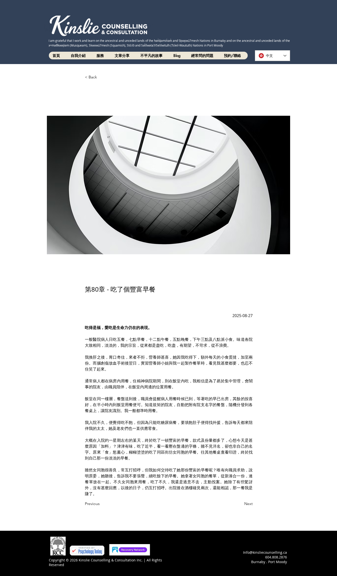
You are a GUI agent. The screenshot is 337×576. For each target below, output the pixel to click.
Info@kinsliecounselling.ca (265, 552)
